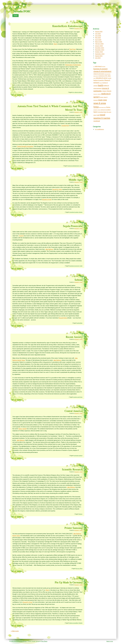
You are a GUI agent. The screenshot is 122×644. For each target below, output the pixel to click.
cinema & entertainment (73, 165)
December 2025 (99, 47)
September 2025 (99, 54)
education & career (102, 78)
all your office (79, 568)
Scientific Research (72, 469)
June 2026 (98, 35)
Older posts (15, 631)
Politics (108, 107)
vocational (96, 121)
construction (95, 75)
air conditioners (99, 129)
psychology (95, 109)
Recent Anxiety (74, 337)
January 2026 (99, 45)
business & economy (74, 266)
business (103, 66)
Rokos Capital (22, 429)
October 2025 (99, 51)
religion (80, 514)
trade (81, 266)
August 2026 (98, 31)
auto (96, 66)
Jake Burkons (49, 249)
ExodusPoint (65, 125)
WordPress (23, 641)
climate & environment (98, 73)
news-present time (102, 107)
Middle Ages (75, 179)
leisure (104, 91)
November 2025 (99, 49)
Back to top (109, 641)
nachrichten (79, 323)
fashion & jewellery (73, 623)
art (73, 92)
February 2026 (99, 43)
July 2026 (98, 33)
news (105, 100)
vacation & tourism (101, 118)
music (80, 165)
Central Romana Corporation (25, 146)
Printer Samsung (73, 528)
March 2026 (98, 41)
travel (102, 114)
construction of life (102, 75)
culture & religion (78, 92)
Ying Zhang (44, 641)
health (100, 85)
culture (109, 75)
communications (107, 73)
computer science (78, 455)
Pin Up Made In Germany (68, 582)
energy (109, 78)
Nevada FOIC (22, 11)
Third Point (72, 49)
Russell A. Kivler (57, 189)
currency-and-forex (77, 397)
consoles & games (73, 212)
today (94, 115)
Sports (95, 112)
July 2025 (98, 58)
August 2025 (98, 56)
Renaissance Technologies (73, 65)
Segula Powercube (72, 226)
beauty (100, 66)
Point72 (21, 236)
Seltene (78, 279)
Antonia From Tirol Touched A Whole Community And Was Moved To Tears (49, 107)
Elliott (55, 44)
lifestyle (80, 623)
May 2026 (98, 37)
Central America (73, 411)
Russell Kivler (63, 318)
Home (15, 15)
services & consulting (105, 109)
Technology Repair (102, 112)
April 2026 (98, 39)
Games (80, 212)
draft (94, 78)
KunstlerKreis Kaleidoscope (67, 26)
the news (109, 112)
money (101, 97)
